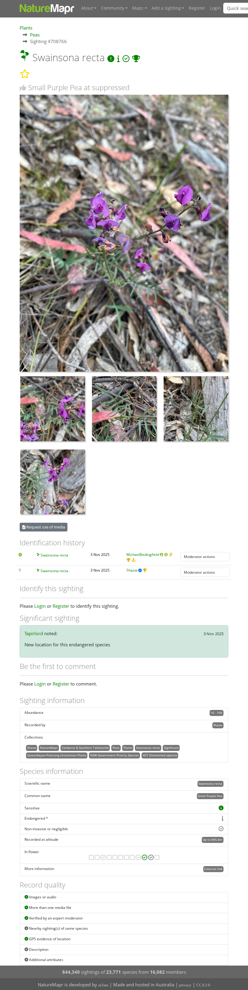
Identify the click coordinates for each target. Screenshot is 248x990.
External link (213, 869)
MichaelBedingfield (142, 554)
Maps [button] (137, 8)
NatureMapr (49, 748)
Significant (171, 748)
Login (215, 8)
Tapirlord (33, 633)
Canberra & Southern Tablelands (85, 748)
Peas (35, 35)
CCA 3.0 (203, 985)
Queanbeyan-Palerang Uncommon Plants (56, 755)
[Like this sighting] (23, 87)
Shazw (131, 570)
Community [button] (112, 8)
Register (197, 8)
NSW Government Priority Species (114, 755)
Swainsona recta (54, 555)
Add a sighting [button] (166, 8)
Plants (26, 28)
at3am (103, 985)
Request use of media (45, 527)
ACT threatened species (160, 755)
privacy (185, 985)
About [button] (87, 8)
